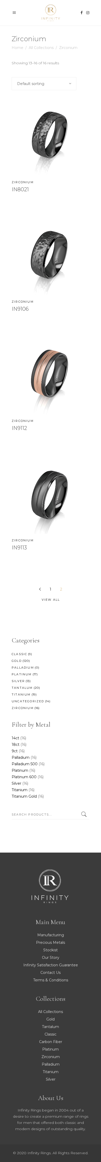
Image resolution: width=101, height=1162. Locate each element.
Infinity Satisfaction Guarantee (50, 965)
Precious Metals (50, 942)
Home (17, 47)
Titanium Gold (24, 796)
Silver (18, 681)
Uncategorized (28, 701)
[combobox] (44, 83)
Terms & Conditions (50, 980)
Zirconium (23, 182)
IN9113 (19, 547)
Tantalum (22, 688)
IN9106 (20, 309)
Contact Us (50, 972)
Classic (19, 654)
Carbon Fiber (50, 1041)
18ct (15, 744)
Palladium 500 (25, 764)
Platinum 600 (24, 777)
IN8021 (20, 189)
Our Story (50, 957)
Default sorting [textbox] (30, 83)
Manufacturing (50, 935)
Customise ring (38, 206)
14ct (15, 738)
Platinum (22, 674)
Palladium (23, 667)
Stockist (50, 950)
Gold (17, 661)
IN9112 (19, 428)
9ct (15, 751)
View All (51, 599)
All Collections (41, 47)
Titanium (21, 694)
